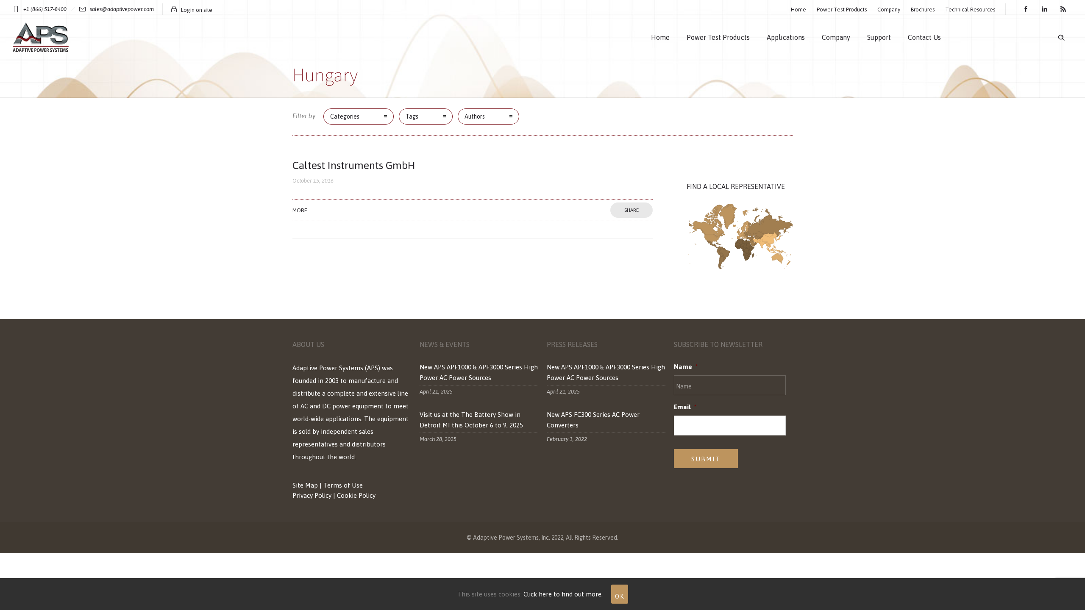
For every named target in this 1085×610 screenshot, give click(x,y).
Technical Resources (970, 9)
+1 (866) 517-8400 (45, 9)
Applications (786, 37)
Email (685, 406)
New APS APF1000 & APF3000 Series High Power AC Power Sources (479, 372)
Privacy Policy (311, 495)
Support (879, 37)
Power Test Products (842, 9)
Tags (412, 116)
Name (686, 366)
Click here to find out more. (563, 594)
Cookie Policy (356, 495)
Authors (475, 116)
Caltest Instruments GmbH (353, 165)
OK (619, 596)
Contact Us (924, 37)
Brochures (923, 9)
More (299, 210)
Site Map (305, 485)
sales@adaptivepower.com (122, 9)
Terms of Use (343, 485)
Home (798, 9)
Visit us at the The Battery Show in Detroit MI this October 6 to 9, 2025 (471, 420)
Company (888, 9)
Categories (344, 116)
